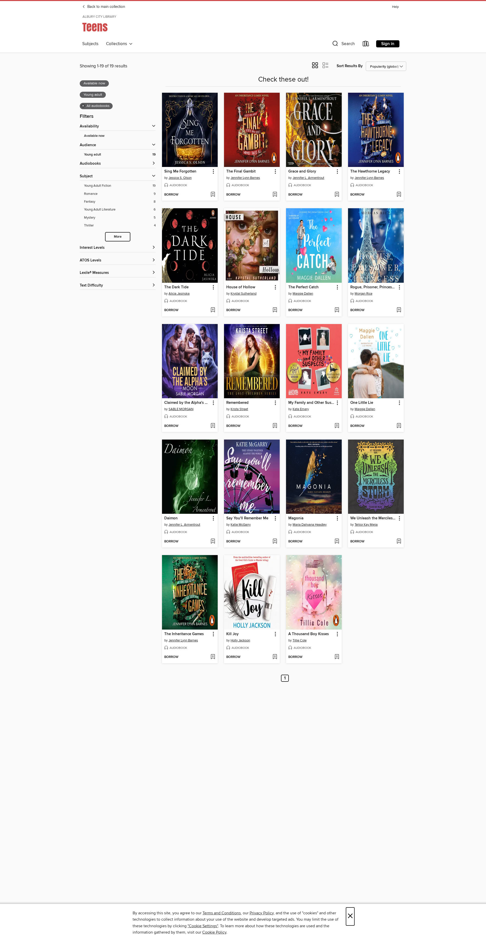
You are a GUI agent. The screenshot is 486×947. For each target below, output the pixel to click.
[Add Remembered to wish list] (275, 426)
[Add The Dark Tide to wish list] (213, 310)
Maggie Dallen (303, 294)
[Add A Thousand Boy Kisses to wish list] (337, 657)
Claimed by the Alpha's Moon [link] (187, 403)
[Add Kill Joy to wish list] (275, 657)
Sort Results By (350, 66)
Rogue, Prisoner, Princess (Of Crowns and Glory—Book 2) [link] (373, 287)
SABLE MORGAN (181, 409)
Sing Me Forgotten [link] (180, 171)
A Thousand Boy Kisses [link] (308, 634)
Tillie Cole (300, 640)
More (118, 237)
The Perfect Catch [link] (303, 287)
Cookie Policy (214, 932)
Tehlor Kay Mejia (366, 525)
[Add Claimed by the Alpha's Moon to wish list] (213, 426)
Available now (94, 136)
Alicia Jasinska (179, 294)
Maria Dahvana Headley (310, 525)
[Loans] (366, 45)
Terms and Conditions (221, 913)
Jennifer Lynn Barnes (245, 178)
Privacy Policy (262, 913)
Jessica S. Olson (180, 178)
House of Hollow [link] (240, 287)
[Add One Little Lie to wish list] (399, 426)
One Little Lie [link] (361, 403)
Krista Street (239, 409)
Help (395, 7)
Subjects (90, 44)
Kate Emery (301, 409)
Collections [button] (117, 44)
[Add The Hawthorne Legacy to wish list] (399, 195)
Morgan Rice (363, 294)
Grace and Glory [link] (302, 171)
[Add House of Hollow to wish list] (275, 310)
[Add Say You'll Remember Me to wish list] (275, 541)
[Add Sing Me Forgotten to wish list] (213, 195)
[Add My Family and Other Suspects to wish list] (337, 426)
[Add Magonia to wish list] (337, 541)
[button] (343, 45)
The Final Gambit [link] (241, 171)
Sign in (387, 44)
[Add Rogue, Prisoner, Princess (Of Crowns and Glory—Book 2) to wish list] (399, 310)
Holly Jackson (240, 640)
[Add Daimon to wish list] (213, 541)
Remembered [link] (237, 403)
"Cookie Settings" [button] (203, 926)
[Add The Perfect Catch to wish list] (337, 310)
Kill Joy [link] (232, 634)
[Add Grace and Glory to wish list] (337, 195)
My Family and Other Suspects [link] (311, 403)
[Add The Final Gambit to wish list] (275, 195)
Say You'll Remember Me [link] (247, 518)
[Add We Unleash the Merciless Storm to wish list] (399, 541)
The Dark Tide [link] (176, 287)
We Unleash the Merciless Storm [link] (373, 518)
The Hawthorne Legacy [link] (370, 171)
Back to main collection (105, 7)
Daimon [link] (171, 518)
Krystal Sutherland (243, 294)
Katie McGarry (241, 525)
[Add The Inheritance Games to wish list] (213, 657)
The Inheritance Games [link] (184, 634)
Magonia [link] (295, 518)
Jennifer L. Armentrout (308, 178)
